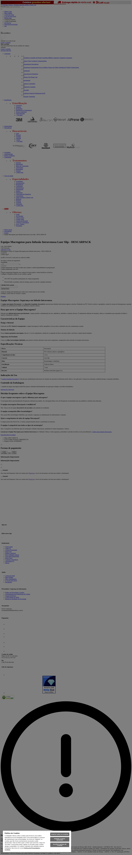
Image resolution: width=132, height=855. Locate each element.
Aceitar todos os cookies (59, 834)
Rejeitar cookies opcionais (59, 839)
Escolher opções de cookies (59, 845)
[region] (37, 841)
